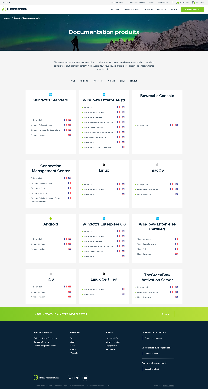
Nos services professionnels (45, 346)
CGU (109, 386)
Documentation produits (136, 2)
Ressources (148, 9)
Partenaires (161, 9)
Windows (84, 81)
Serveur (133, 81)
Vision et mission (113, 342)
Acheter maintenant (193, 9)
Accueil (7, 18)
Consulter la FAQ (152, 369)
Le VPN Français (117, 2)
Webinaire (74, 353)
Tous (73, 81)
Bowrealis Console (41, 342)
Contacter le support (153, 338)
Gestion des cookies (95, 386)
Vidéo (72, 346)
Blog (71, 338)
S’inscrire (165, 314)
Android (112, 81)
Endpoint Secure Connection (45, 338)
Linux (122, 81)
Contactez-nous (151, 353)
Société (174, 9)
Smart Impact (168, 385)
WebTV (73, 349)
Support (152, 2)
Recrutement (163, 2)
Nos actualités (112, 338)
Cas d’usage (114, 9)
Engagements (111, 346)
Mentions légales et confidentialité (69, 386)
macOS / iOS (98, 81)
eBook (72, 342)
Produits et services (131, 9)
